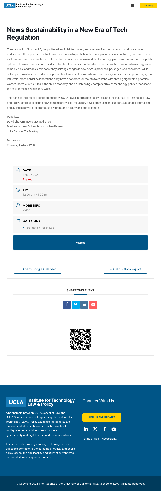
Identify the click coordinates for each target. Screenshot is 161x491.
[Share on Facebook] (67, 305)
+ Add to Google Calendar (38, 269)
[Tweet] (76, 305)
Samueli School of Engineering (33, 417)
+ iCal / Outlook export (125, 269)
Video (26, 210)
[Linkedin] (84, 305)
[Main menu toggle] (133, 6)
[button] (148, 5)
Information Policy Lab (40, 227)
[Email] (93, 305)
